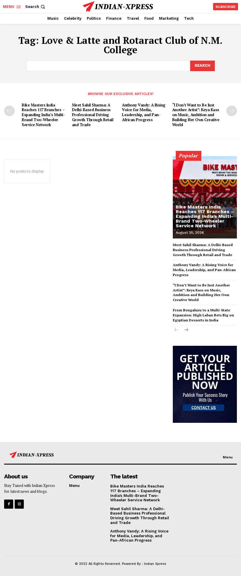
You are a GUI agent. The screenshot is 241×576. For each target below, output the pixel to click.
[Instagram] (19, 504)
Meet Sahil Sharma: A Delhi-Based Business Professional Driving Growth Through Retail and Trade (92, 115)
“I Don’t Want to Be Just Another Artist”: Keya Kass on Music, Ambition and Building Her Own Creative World (196, 115)
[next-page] (231, 111)
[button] (35, 6)
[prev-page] (9, 111)
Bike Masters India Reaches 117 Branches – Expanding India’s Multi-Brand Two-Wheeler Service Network (43, 115)
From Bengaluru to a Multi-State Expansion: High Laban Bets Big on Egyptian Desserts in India (203, 315)
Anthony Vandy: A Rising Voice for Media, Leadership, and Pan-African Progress (143, 112)
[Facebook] (8, 504)
